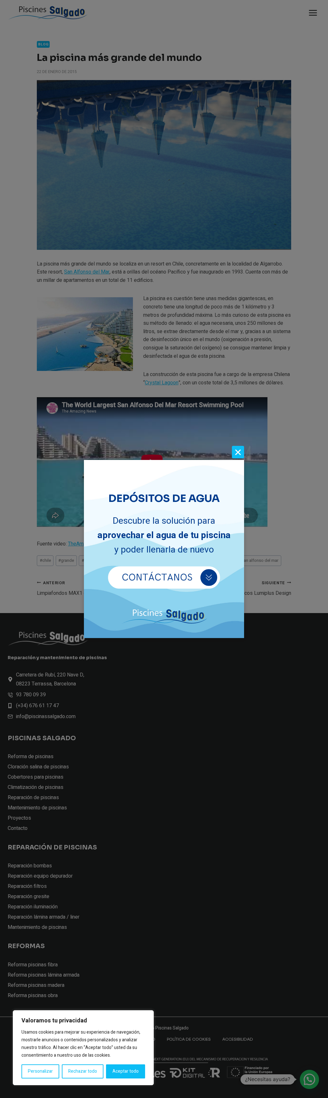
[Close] (238, 452)
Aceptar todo (125, 1071)
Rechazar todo (82, 1071)
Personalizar (40, 1071)
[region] (83, 1047)
